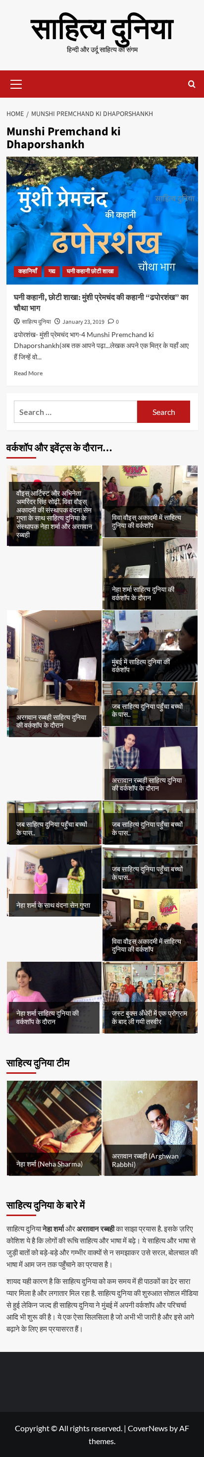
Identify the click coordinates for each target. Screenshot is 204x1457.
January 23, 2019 (83, 322)
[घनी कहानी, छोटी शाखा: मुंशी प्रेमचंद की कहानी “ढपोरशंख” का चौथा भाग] (102, 221)
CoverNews (148, 1428)
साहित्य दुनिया (102, 29)
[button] (16, 82)
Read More (28, 373)
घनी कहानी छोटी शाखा (90, 271)
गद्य (52, 271)
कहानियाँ (27, 271)
